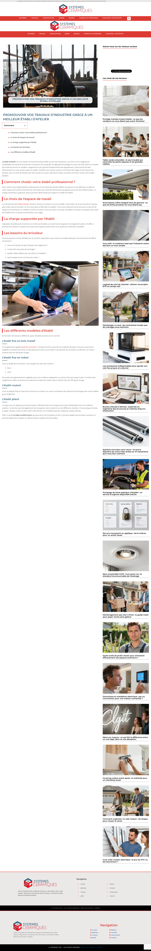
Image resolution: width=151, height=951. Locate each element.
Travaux (34, 18)
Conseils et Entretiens (88, 18)
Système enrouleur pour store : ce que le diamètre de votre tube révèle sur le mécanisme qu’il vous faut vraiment (125, 452)
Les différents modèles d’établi (22, 152)
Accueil (94, 930)
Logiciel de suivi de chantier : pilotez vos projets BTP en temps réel (125, 285)
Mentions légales (87, 908)
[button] (129, 18)
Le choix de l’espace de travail (22, 137)
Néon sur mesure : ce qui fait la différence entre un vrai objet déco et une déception (125, 738)
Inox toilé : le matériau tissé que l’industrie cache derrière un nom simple (126, 244)
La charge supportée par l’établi (23, 142)
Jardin (61, 18)
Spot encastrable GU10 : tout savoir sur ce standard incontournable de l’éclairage (122, 575)
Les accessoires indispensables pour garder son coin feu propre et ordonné (125, 367)
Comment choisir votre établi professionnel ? (28, 133)
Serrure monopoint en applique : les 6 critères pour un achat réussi (124, 534)
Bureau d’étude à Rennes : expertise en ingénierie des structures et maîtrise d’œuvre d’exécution (124, 409)
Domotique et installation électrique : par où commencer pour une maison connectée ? (124, 697)
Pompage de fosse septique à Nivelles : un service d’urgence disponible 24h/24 (122, 493)
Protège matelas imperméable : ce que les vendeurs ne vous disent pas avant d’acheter (124, 120)
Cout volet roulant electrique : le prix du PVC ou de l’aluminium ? (125, 861)
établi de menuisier (29, 347)
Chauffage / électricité (111, 18)
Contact (113, 938)
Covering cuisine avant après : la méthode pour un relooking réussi (125, 779)
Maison (72, 18)
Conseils (114, 932)
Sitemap (97, 908)
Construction (48, 18)
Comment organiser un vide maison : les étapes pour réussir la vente (125, 820)
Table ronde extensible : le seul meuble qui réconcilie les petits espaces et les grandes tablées (123, 162)
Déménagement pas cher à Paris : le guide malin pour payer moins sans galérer (126, 616)
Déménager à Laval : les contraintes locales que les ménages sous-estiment (125, 326)
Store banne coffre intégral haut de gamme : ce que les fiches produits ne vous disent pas (125, 204)
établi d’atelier (23, 204)
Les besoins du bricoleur (20, 147)
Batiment (23, 18)
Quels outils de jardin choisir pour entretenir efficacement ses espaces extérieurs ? (124, 657)
